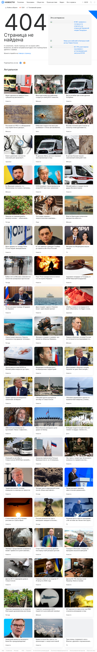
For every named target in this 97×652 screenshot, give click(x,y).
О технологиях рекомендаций (41, 650)
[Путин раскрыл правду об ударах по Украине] (18, 300)
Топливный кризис (35, 7)
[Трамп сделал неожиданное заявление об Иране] (18, 391)
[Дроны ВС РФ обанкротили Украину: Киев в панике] (79, 572)
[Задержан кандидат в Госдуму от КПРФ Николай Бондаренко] (79, 270)
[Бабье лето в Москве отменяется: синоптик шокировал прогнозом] (18, 270)
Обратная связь (91, 650)
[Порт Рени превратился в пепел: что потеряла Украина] (48, 270)
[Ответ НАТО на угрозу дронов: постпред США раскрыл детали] (48, 542)
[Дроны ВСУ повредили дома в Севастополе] (18, 572)
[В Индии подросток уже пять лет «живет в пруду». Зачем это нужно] (79, 421)
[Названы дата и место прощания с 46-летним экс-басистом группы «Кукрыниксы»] (79, 512)
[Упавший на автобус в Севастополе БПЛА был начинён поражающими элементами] (18, 451)
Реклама (16, 650)
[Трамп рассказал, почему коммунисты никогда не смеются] (18, 482)
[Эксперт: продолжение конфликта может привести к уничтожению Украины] (18, 542)
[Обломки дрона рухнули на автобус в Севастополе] (48, 391)
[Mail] (3, 2)
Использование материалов (77, 650)
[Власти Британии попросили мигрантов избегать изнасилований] (79, 210)
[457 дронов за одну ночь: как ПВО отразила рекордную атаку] (79, 603)
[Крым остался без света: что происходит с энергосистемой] (48, 633)
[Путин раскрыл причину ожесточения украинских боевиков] (79, 482)
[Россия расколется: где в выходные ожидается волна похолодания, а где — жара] (48, 512)
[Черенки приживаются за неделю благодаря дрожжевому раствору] (18, 603)
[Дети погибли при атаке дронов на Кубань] (79, 89)
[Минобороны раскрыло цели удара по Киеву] (48, 421)
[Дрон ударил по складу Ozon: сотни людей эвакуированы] (18, 240)
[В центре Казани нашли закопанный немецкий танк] (79, 149)
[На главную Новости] (9, 2)
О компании (9, 650)
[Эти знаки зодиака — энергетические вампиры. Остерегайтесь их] (48, 210)
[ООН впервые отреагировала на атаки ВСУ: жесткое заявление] (48, 180)
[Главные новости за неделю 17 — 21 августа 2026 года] (48, 572)
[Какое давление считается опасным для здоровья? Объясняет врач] (18, 149)
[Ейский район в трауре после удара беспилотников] (79, 180)
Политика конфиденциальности (59, 650)
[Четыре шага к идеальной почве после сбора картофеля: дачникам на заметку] (48, 482)
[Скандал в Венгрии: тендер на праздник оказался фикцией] (79, 542)
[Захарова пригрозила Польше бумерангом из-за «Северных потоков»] (48, 451)
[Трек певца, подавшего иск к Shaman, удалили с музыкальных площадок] (79, 633)
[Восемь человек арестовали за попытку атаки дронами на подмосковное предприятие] (79, 119)
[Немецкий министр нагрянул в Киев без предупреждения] (18, 633)
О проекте (28, 650)
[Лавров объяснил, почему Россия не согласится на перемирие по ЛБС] (79, 331)
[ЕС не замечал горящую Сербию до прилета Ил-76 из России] (48, 240)
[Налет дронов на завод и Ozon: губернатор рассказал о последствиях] (18, 89)
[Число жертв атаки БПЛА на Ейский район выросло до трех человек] (18, 361)
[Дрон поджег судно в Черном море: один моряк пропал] (48, 300)
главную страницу (24, 53)
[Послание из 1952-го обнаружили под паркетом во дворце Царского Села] (18, 119)
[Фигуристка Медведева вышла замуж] (79, 240)
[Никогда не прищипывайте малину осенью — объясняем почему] (18, 210)
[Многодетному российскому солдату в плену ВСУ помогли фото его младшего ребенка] (48, 89)
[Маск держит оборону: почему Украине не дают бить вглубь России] (79, 361)
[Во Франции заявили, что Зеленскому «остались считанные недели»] (18, 180)
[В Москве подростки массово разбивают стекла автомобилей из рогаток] (48, 119)
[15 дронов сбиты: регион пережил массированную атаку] (48, 149)
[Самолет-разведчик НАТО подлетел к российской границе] (48, 603)
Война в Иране (12, 7)
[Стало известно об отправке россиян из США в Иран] (18, 512)
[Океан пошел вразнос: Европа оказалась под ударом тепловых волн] (18, 331)
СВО (23, 7)
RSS (23, 650)
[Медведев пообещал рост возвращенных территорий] (48, 361)
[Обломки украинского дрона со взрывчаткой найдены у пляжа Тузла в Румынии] (79, 391)
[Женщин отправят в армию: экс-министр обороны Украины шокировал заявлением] (48, 331)
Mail (3, 650)
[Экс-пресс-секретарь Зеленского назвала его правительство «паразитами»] (79, 451)
